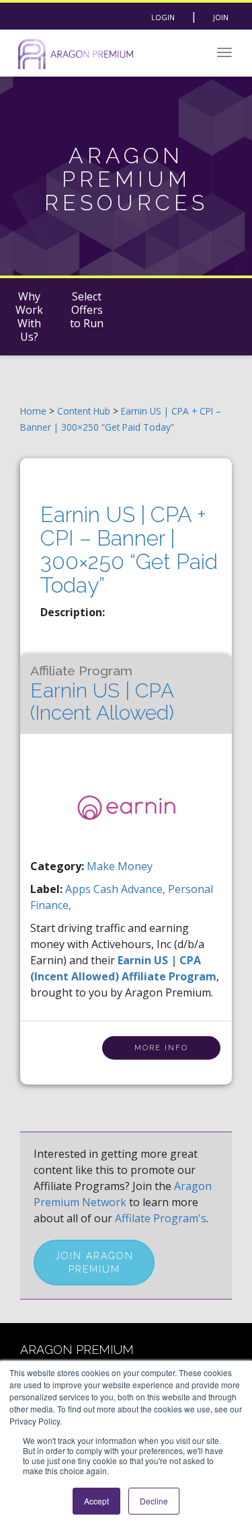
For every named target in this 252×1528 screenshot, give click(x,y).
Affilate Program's (160, 1218)
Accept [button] (96, 1500)
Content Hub (83, 411)
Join (220, 17)
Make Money (120, 866)
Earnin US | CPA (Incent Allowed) (102, 693)
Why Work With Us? (29, 316)
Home (33, 411)
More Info (161, 1048)
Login (163, 17)
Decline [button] (154, 1500)
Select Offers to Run (86, 310)
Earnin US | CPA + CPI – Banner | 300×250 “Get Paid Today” (129, 550)
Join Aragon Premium (94, 1262)
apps (79, 889)
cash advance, (130, 889)
